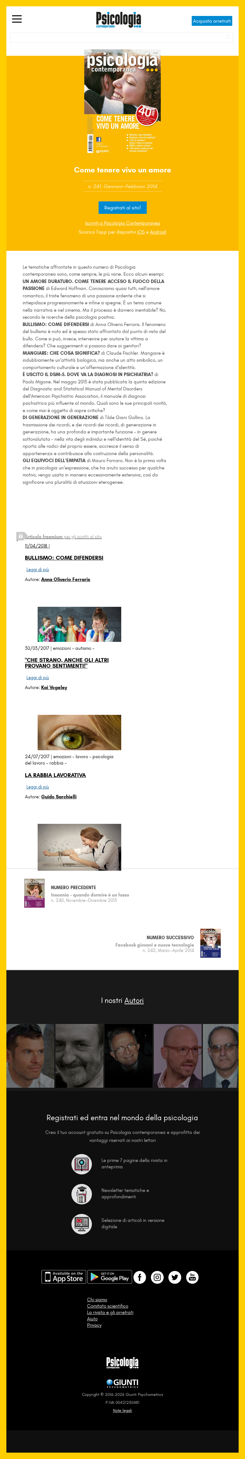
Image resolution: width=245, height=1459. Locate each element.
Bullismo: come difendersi (64, 557)
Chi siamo (97, 1300)
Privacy (94, 1325)
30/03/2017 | (39, 648)
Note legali (122, 1410)
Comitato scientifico (107, 1306)
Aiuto (92, 1319)
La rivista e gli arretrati (110, 1312)
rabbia (56, 763)
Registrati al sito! (122, 208)
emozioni (62, 648)
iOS (141, 232)
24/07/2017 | (39, 756)
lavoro (82, 756)
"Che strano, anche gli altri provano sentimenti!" (67, 663)
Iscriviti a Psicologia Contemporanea (122, 223)
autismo (83, 648)
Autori (134, 1000)
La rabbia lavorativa (55, 775)
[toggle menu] (16, 19)
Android (158, 232)
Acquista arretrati (212, 21)
